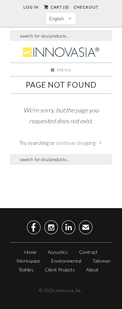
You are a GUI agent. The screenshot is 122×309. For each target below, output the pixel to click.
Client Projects (60, 269)
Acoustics (58, 252)
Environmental (66, 261)
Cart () (59, 6)
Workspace (28, 261)
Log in (31, 6)
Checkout (86, 6)
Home (30, 252)
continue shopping (76, 143)
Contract (88, 252)
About (92, 269)
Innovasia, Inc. (69, 290)
